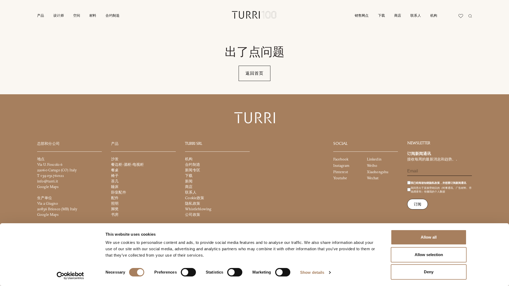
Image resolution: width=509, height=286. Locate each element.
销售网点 (362, 15)
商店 (397, 15)
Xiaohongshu (378, 171)
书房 (115, 214)
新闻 (188, 181)
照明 (115, 203)
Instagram (341, 165)
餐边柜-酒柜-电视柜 (127, 164)
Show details (312, 272)
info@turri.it (47, 181)
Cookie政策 (194, 197)
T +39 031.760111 (50, 175)
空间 (76, 15)
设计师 (58, 15)
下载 (381, 15)
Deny (428, 272)
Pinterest (340, 171)
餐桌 (115, 170)
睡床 (115, 186)
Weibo (372, 165)
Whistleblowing (198, 209)
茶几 (115, 181)
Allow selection (429, 254)
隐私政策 (192, 203)
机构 (433, 15)
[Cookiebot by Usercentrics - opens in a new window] (70, 276)
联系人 (415, 15)
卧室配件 (118, 192)
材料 (92, 15)
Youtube (340, 178)
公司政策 (192, 214)
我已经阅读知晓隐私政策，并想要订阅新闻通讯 (438, 183)
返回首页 (254, 73)
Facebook (340, 159)
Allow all (429, 237)
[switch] (188, 272)
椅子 (115, 175)
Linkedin (374, 159)
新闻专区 (192, 170)
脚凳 (115, 209)
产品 (40, 15)
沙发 (115, 159)
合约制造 (113, 15)
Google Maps (48, 186)
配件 (115, 197)
